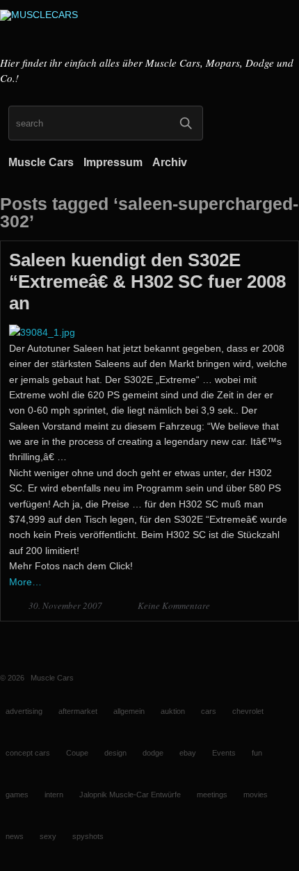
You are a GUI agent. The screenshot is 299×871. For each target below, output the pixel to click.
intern (54, 794)
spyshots (88, 836)
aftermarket (77, 711)
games (17, 794)
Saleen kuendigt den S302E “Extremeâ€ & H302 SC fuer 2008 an (147, 281)
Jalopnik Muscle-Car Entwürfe (130, 794)
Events (224, 753)
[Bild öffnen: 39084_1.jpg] (42, 332)
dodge (153, 753)
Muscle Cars (41, 162)
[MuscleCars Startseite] (149, 30)
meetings (212, 794)
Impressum (113, 162)
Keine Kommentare (174, 605)
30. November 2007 (66, 605)
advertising (24, 711)
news (15, 836)
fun (257, 753)
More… (25, 581)
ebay (187, 753)
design (115, 753)
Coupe (77, 753)
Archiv (169, 162)
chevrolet (248, 711)
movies (255, 794)
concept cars (28, 753)
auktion (173, 711)
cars (208, 711)
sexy (48, 836)
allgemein (129, 711)
